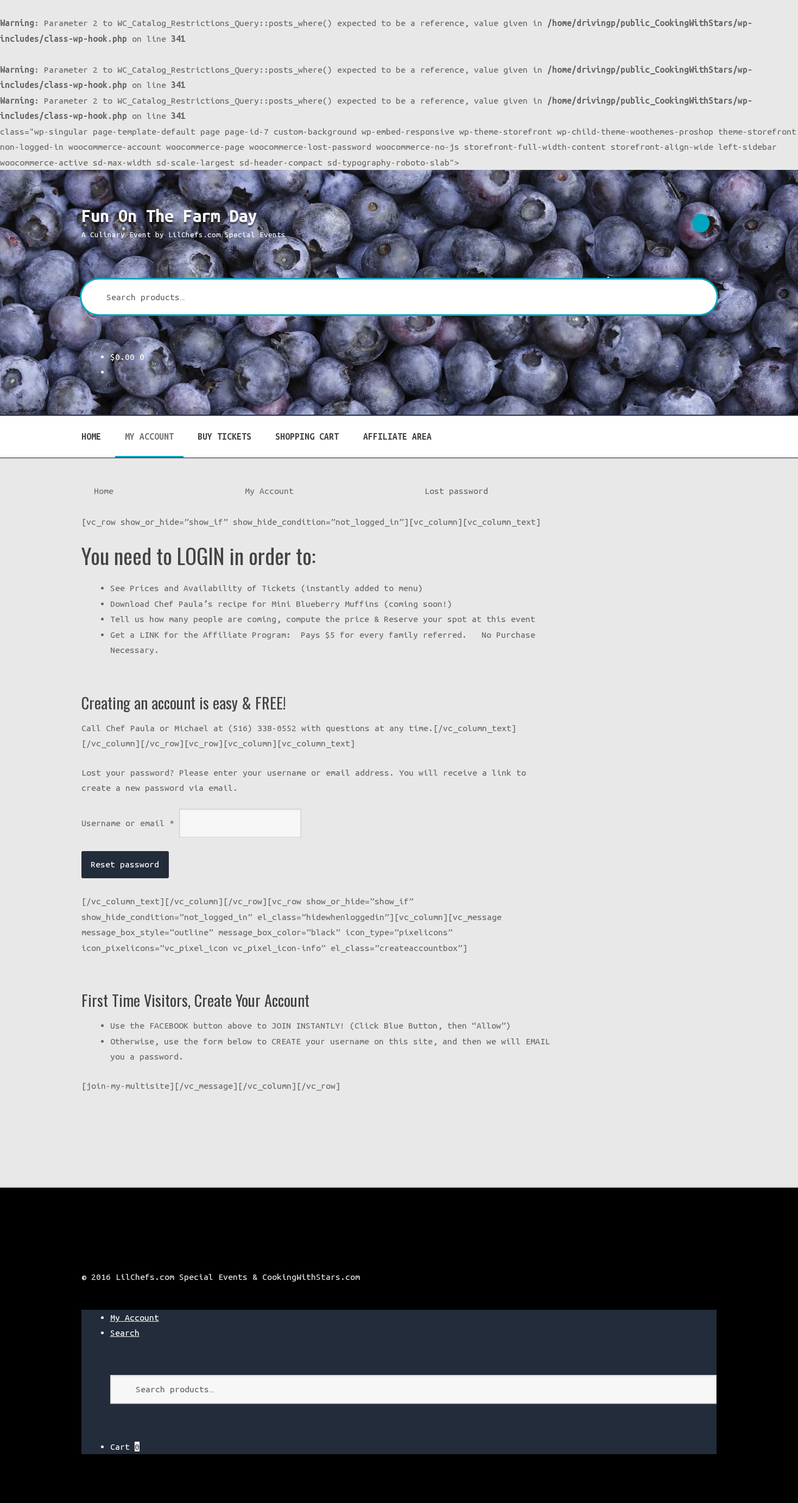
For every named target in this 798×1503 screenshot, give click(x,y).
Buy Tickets (224, 436)
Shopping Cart (307, 436)
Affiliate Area (397, 436)
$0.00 (127, 357)
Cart (125, 1446)
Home (91, 436)
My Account (149, 436)
